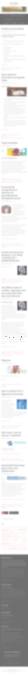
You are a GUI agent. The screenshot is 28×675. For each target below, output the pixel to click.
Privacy (20, 339)
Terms (22, 339)
